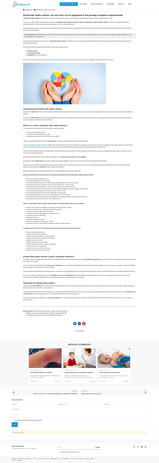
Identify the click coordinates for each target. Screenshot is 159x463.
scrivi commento (50, 10)
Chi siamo (83, 4)
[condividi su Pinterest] (84, 323)
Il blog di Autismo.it (68, 4)
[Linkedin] (145, 447)
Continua (57, 381)
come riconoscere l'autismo (54, 60)
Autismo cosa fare (69, 370)
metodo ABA (91, 298)
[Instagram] (138, 447)
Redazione (110, 4)
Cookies (92, 458)
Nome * (15, 404)
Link (78, 452)
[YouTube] (141, 447)
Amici (130, 4)
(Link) (40, 420)
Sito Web (106, 404)
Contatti (121, 4)
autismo (87, 35)
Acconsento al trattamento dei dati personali (28, 420)
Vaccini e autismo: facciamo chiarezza (109, 372)
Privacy (87, 458)
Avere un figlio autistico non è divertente (41, 372)
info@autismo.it (54, 458)
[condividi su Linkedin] (79, 323)
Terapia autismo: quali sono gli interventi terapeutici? (79, 372)
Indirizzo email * (62, 404)
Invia (14, 424)
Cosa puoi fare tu (96, 4)
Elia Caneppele (30, 315)
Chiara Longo (34, 313)
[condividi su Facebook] (75, 323)
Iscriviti (98, 447)
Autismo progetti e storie (36, 370)
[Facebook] (134, 447)
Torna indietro (80, 331)
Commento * (16, 409)
